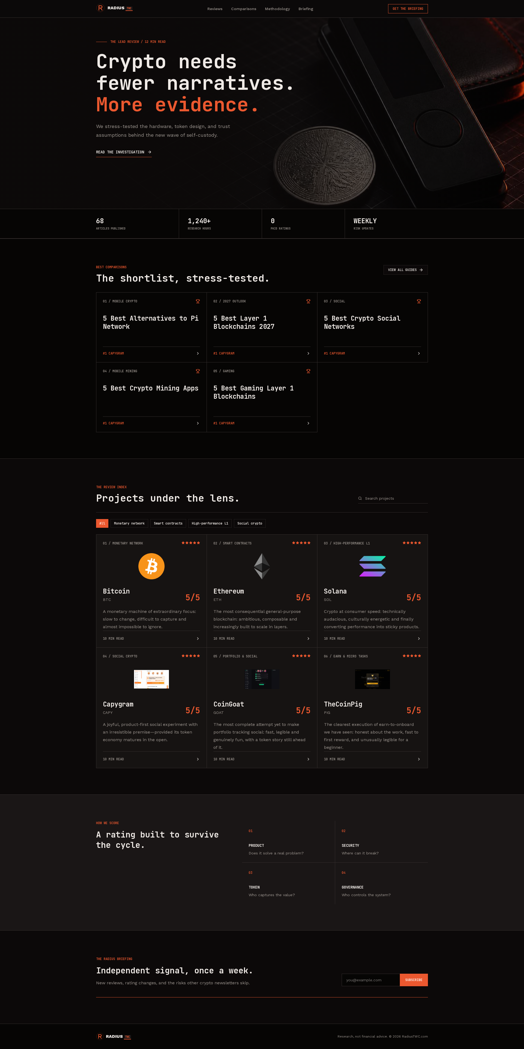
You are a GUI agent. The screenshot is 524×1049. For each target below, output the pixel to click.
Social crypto (249, 523)
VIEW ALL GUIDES (402, 270)
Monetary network (129, 523)
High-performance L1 (210, 523)
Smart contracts (168, 523)
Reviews (214, 9)
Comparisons (243, 9)
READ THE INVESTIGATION (120, 152)
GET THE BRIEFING (408, 9)
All (102, 523)
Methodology (277, 9)
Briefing (306, 9)
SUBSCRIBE (413, 980)
